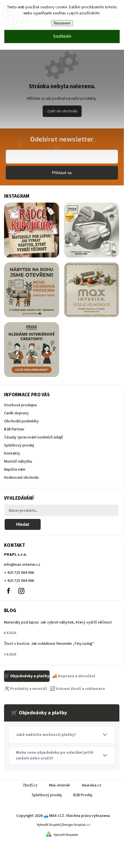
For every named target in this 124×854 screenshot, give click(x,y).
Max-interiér (59, 785)
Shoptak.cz (82, 824)
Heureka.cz (91, 785)
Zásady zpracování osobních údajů (33, 437)
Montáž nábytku (18, 461)
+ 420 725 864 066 (19, 573)
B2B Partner (14, 429)
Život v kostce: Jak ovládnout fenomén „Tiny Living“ (49, 644)
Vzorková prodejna (20, 405)
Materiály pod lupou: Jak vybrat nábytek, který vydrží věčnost (58, 622)
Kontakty (12, 453)
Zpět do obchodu (62, 111)
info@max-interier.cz (22, 565)
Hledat (22, 524)
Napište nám (14, 469)
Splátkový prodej (19, 445)
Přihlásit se (62, 172)
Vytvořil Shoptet (66, 834)
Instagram (21, 590)
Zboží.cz (30, 785)
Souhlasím (62, 36)
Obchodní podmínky (21, 421)
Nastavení (62, 23)
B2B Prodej (82, 795)
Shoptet (54, 824)
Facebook (8, 590)
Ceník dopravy (16, 413)
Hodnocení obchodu (21, 477)
